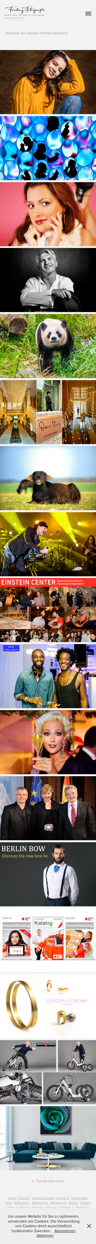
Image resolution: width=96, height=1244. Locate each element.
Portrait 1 (24, 1198)
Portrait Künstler (43, 1198)
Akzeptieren (65, 1230)
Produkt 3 (82, 1207)
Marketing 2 (40, 1202)
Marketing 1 (22, 1202)
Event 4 (25, 1207)
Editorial (37, 1207)
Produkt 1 (52, 1207)
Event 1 (73, 1202)
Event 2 (85, 1202)
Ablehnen (44, 1235)
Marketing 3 (58, 1202)
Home (12, 1198)
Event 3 (13, 1207)
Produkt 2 (66, 1207)
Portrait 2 (63, 1198)
